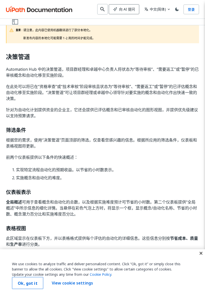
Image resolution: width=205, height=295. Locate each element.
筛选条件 (16, 130)
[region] (102, 272)
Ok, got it (28, 283)
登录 (191, 9)
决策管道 (18, 57)
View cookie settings (72, 283)
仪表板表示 (18, 192)
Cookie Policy (100, 274)
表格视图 (16, 228)
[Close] (201, 253)
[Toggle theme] (177, 9)
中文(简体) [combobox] (155, 9)
